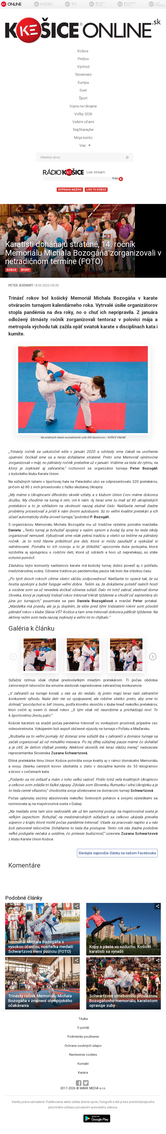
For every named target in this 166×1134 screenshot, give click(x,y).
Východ (83, 66)
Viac (83, 145)
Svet (83, 90)
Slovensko (83, 74)
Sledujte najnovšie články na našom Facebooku (117, 853)
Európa (83, 82)
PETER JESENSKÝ (20, 285)
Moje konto (83, 137)
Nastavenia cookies (83, 1055)
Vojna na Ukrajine (83, 106)
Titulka (83, 1019)
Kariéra (83, 1073)
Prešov (83, 59)
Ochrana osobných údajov (83, 1046)
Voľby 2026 (83, 114)
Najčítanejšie (83, 129)
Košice (82, 51)
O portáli (83, 1028)
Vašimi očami (83, 122)
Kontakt (83, 1064)
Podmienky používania (83, 1037)
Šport (83, 98)
